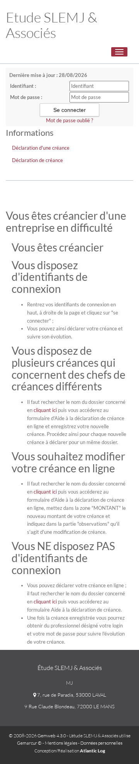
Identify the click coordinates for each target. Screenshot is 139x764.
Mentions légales (61, 743)
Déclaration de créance (37, 160)
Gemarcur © (29, 743)
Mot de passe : (26, 97)
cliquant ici (45, 410)
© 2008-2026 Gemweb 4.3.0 (37, 735)
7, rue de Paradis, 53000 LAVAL (71, 695)
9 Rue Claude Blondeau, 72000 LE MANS (69, 706)
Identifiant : (23, 86)
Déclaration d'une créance (41, 148)
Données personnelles (101, 743)
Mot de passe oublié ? (69, 120)
